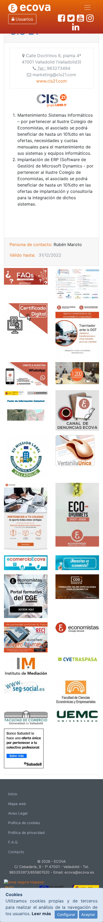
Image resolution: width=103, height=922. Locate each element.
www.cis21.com (51, 81)
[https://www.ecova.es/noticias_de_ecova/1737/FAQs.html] (26, 276)
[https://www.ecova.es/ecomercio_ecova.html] (26, 562)
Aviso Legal (17, 813)
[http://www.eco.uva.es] (77, 692)
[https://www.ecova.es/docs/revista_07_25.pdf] (77, 514)
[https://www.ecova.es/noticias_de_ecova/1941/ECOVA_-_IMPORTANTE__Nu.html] (77, 330)
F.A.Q (12, 842)
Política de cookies (24, 823)
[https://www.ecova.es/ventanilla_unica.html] (75, 450)
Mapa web (17, 804)
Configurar (66, 914)
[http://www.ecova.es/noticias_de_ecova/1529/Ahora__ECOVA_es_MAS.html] (77, 372)
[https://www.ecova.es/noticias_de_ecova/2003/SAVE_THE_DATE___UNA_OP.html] (77, 283)
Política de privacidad (26, 832)
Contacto (16, 852)
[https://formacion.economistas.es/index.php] (26, 595)
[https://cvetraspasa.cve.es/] (77, 658)
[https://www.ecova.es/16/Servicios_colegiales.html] (26, 318)
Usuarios (23, 19)
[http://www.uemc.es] (77, 715)
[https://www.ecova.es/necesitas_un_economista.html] (77, 562)
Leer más (41, 913)
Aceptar (88, 914)
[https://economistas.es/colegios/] (77, 627)
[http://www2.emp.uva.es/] (26, 716)
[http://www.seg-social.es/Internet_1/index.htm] (26, 686)
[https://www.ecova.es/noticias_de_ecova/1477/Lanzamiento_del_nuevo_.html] (26, 516)
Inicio (12, 794)
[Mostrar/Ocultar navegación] (87, 7)
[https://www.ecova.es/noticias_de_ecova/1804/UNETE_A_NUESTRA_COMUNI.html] (26, 373)
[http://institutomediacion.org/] (26, 665)
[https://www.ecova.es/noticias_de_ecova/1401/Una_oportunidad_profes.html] (26, 636)
